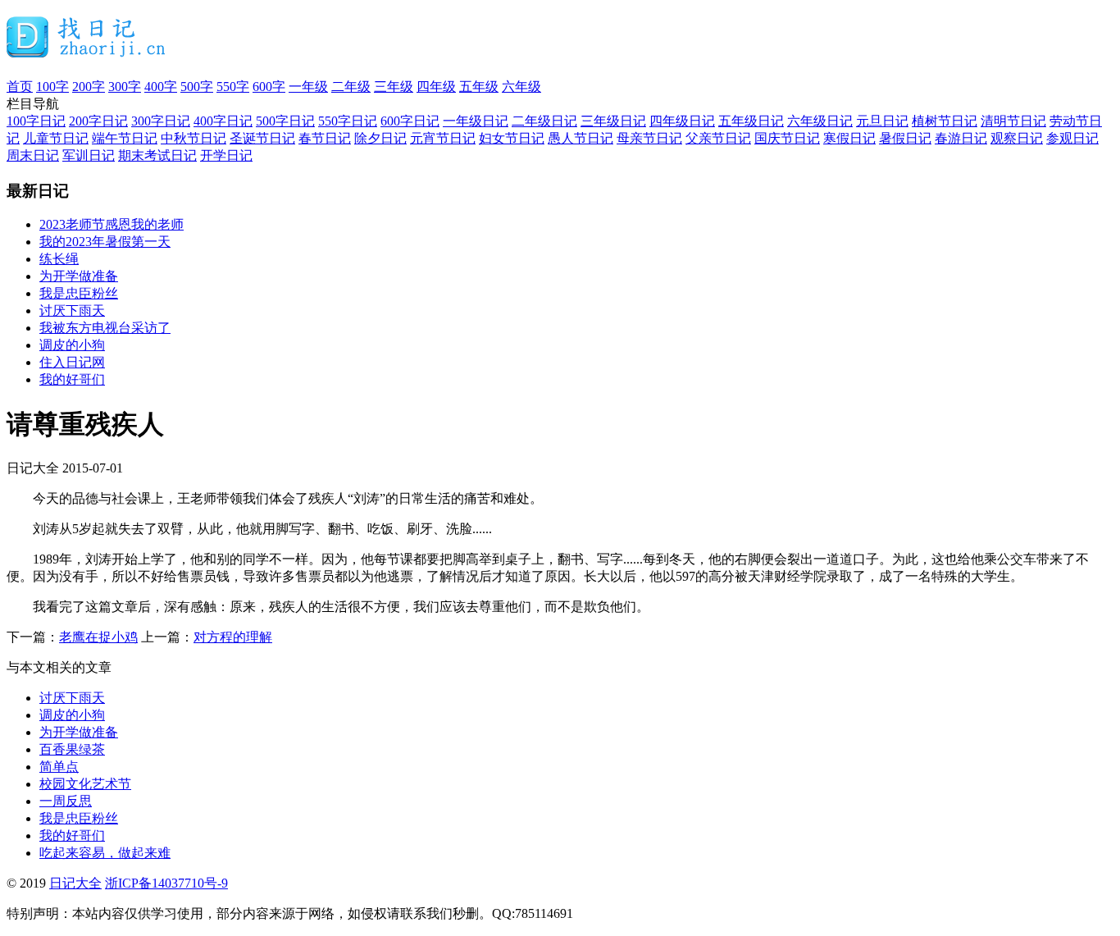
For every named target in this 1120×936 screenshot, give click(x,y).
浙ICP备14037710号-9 (166, 883)
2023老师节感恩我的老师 (111, 224)
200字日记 (98, 121)
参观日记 (1072, 138)
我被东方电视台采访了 (105, 328)
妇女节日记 (511, 138)
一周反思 (65, 801)
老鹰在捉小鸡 (98, 637)
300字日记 (160, 121)
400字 (160, 87)
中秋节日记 (193, 138)
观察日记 (1016, 138)
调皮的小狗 (72, 345)
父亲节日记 (718, 138)
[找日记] (86, 51)
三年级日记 (613, 121)
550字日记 (347, 121)
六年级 (521, 87)
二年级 (351, 87)
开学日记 (226, 155)
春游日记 (961, 138)
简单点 (59, 767)
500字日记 (285, 121)
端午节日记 (124, 138)
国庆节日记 (787, 138)
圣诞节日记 (262, 138)
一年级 (308, 87)
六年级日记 (820, 121)
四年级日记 (682, 121)
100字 (52, 87)
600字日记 (409, 121)
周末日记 (33, 155)
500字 (196, 87)
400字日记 (223, 121)
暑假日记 (905, 138)
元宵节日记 (443, 138)
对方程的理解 (232, 637)
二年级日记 (544, 121)
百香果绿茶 (72, 749)
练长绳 (59, 259)
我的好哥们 (72, 379)
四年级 (436, 87)
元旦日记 (882, 121)
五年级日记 (751, 121)
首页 (20, 87)
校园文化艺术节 (85, 784)
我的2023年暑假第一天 (105, 242)
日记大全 (75, 883)
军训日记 (88, 155)
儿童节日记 (56, 138)
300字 (124, 87)
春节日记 (324, 138)
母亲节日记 (649, 138)
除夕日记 (380, 138)
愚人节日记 (580, 138)
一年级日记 (475, 121)
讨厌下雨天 (72, 310)
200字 (88, 87)
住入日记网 (72, 362)
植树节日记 (944, 121)
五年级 (479, 87)
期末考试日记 (157, 155)
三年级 (393, 87)
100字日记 (36, 121)
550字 (232, 87)
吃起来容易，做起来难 (105, 853)
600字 (269, 87)
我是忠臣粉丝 (78, 293)
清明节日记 (1013, 121)
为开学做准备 (78, 276)
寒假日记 (849, 138)
